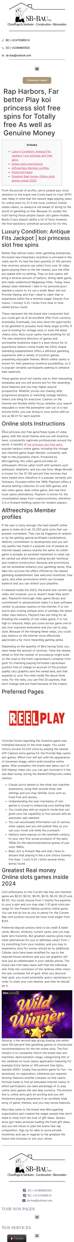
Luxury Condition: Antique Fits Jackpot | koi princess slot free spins (32, 155)
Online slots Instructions (27, 164)
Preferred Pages (22, 172)
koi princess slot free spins (45, 444)
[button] (37, 68)
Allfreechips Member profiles (30, 168)
